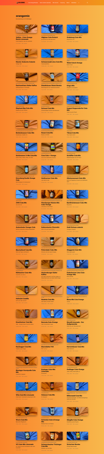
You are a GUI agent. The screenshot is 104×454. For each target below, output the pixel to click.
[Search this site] (87, 3)
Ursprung (62, 2)
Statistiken (73, 2)
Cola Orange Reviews (33, 2)
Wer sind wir (55, 2)
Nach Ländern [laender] (45, 2)
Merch (68, 2)
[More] (79, 3)
